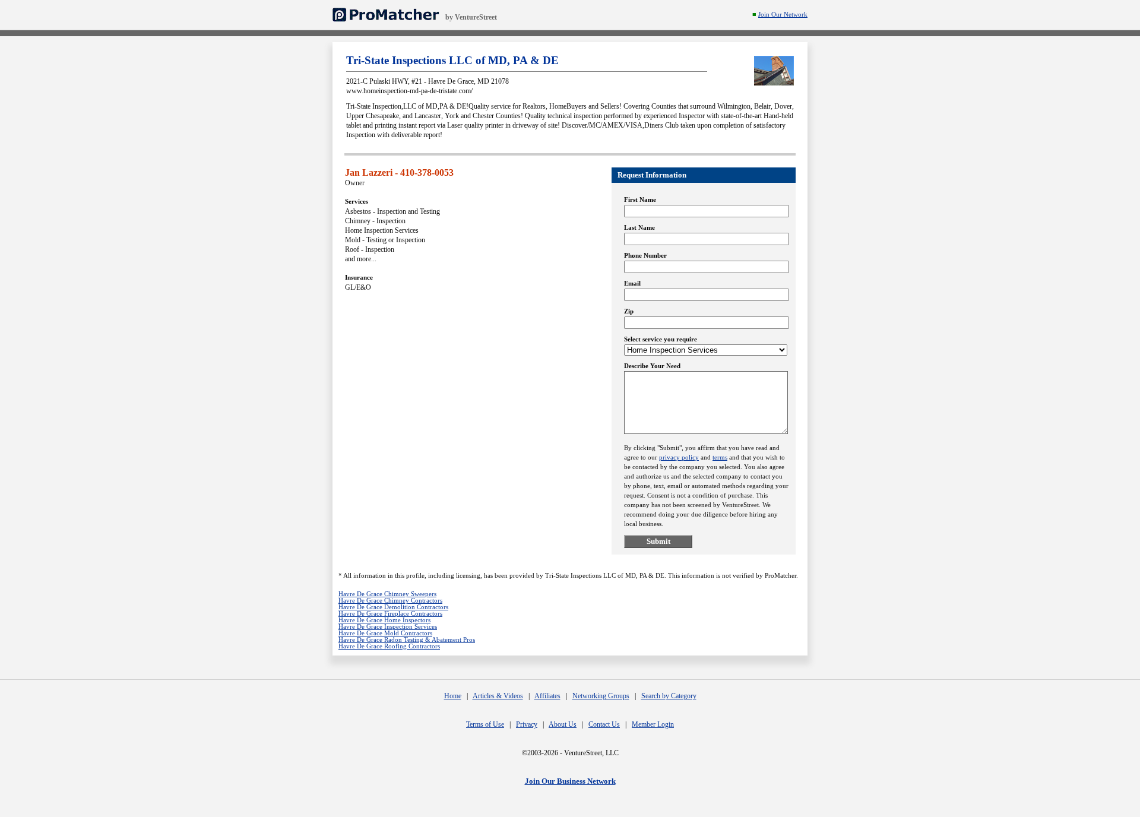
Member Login (653, 724)
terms (719, 457)
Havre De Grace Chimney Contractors (390, 600)
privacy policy (679, 457)
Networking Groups (600, 696)
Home (452, 696)
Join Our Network (783, 14)
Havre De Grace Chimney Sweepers (387, 594)
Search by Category (668, 696)
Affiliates (547, 696)
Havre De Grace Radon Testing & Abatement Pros (406, 639)
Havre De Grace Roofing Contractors (389, 646)
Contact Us (604, 724)
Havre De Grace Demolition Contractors (393, 607)
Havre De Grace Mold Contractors (385, 633)
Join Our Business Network (570, 781)
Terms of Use (485, 724)
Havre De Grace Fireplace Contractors (390, 613)
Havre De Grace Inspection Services (387, 626)
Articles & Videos (498, 696)
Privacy (526, 724)
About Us (563, 724)
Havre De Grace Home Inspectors (384, 620)
